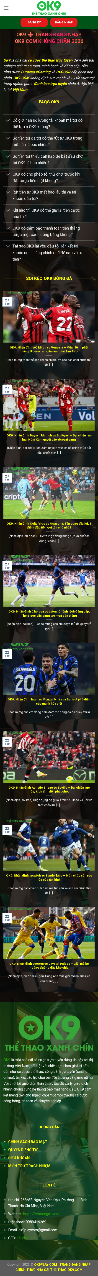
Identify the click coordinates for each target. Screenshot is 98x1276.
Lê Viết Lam (26, 1238)
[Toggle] (7, 121)
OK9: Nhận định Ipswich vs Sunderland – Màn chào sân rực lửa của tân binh (49, 877)
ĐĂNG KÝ (34, 22)
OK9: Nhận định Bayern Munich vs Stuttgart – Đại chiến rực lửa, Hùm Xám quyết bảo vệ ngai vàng (49, 437)
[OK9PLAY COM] (49, 8)
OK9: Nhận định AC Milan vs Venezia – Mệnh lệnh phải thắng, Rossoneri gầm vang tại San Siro (49, 349)
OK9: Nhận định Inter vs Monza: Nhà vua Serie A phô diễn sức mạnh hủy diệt (49, 701)
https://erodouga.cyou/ (41, 1214)
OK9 (6, 1060)
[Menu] (6, 8)
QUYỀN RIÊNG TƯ (22, 1150)
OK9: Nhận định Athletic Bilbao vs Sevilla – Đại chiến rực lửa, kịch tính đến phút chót (49, 789)
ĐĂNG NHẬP (64, 22)
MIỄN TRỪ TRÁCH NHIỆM (29, 1166)
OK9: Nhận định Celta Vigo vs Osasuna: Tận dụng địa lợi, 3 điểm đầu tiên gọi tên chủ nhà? (49, 525)
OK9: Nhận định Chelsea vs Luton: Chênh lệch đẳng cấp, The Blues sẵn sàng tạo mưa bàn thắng (49, 613)
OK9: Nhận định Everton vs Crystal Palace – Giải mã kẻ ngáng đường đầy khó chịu (49, 966)
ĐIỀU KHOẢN (19, 1158)
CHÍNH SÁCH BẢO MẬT (27, 1142)
